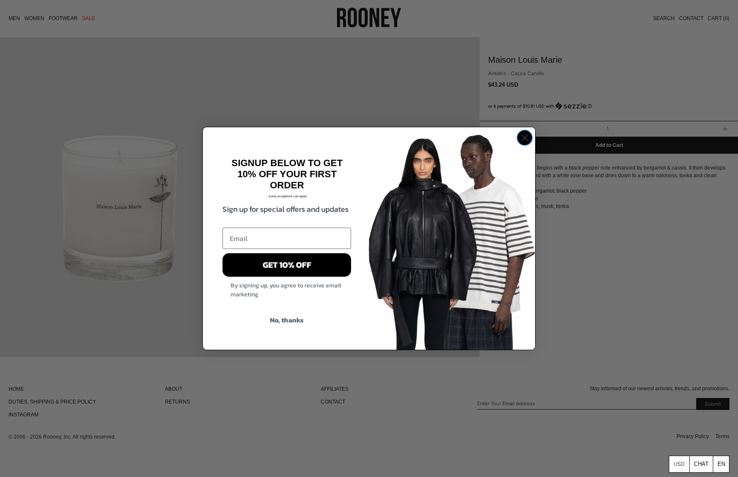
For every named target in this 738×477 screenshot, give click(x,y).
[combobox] (721, 464)
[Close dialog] (524, 137)
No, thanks (287, 320)
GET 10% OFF (287, 264)
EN (721, 464)
